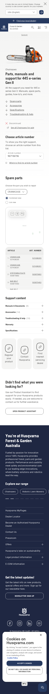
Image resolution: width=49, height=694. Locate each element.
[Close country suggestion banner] (45, 4)
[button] (12, 213)
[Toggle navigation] (45, 27)
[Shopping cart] (39, 27)
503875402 (36, 282)
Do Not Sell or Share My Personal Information (24, 670)
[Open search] (32, 27)
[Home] (4, 27)
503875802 (36, 274)
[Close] (41, 635)
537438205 (36, 258)
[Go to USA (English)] (41, 12)
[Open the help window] (42, 687)
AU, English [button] (14, 29)
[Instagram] (19, 623)
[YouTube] (39, 623)
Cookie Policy (12, 658)
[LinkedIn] (29, 623)
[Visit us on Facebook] (10, 623)
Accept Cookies (24, 663)
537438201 (36, 266)
